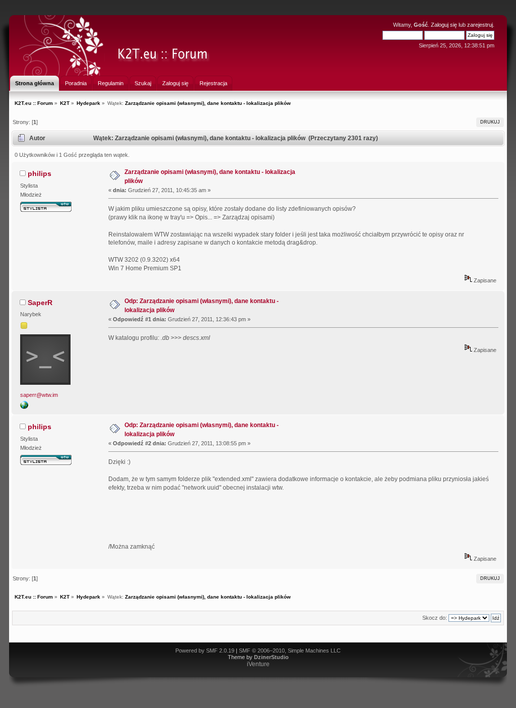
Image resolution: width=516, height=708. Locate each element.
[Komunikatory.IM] (24, 407)
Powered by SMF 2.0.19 (204, 650)
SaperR (40, 303)
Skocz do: (434, 618)
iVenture (258, 664)
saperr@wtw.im (39, 395)
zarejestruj (480, 25)
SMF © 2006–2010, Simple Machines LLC (290, 650)
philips (39, 173)
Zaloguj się (444, 25)
